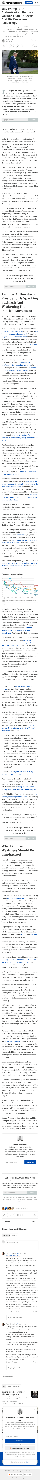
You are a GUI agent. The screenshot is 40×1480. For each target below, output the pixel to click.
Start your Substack (16, 1474)
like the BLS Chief (30, 345)
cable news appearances (16, 898)
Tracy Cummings (11, 1253)
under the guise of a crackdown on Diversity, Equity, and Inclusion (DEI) (20, 437)
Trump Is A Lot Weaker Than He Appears (13, 1393)
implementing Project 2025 (12, 331)
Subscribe (29, 3)
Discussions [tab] (16, 1386)
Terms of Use (30, 1452)
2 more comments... (8, 1376)
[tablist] (10, 1235)
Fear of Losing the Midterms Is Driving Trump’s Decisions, (18, 728)
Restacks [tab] (14, 1235)
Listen (36, 41)
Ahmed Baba (10, 40)
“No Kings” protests (12, 1041)
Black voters (21, 535)
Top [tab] (4, 1386)
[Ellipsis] (37, 1253)
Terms (23, 1471)
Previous (7, 1222)
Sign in (36, 3)
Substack (12, 1478)
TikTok (23, 934)
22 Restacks (24, 1208)
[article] (20, 1398)
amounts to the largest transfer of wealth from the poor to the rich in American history (20, 484)
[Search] (36, 1386)
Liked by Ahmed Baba (13, 1255)
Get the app (27, 1474)
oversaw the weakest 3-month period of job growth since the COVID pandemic (19, 643)
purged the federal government (14, 337)
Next (33, 1222)
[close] (34, 1409)
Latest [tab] (9, 1386)
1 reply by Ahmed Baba (15, 1317)
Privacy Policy (21, 1456)
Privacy (19, 1471)
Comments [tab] (6, 1235)
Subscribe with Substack (21, 1448)
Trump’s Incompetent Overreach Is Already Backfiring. (17, 630)
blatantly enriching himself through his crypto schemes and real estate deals (20, 497)
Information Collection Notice (26, 1454)
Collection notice (30, 1471)
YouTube (33, 934)
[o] (35, 1394)
